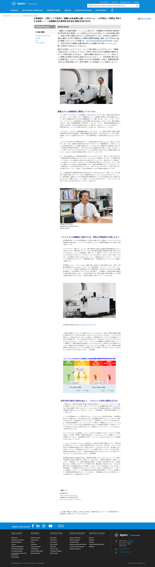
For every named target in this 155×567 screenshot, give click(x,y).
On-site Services (74, 542)
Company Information (17, 540)
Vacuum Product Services (77, 546)
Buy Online (53, 538)
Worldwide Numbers (125, 552)
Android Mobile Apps (37, 551)
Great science (15, 557)
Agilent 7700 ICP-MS (90, 325)
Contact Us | (33, 563)
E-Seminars (34, 544)
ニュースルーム (16, 16)
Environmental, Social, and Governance (18, 554)
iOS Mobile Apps (35, 553)
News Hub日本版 (40, 42)
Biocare (91, 538)
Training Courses (35, 546)
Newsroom (14, 538)
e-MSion (91, 542)
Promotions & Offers (56, 551)
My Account (53, 542)
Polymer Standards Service (96, 544)
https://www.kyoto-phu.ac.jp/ (68, 495)
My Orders (53, 546)
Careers (13, 544)
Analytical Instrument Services (78, 544)
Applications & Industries (32, 10)
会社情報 (38, 38)
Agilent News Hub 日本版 (30, 16)
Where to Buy (54, 549)
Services (67, 10)
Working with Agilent (42, 27)
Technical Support (75, 540)
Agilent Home (7, 16)
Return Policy (54, 553)
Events (33, 542)
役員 (37, 40)
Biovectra (91, 540)
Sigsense (91, 546)
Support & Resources (83, 10)
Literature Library (35, 538)
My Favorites (54, 544)
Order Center (101, 10)
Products (14, 10)
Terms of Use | (26, 563)
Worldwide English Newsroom (43, 35)
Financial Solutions (75, 549)
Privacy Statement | (16, 563)
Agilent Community (75, 538)
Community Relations (17, 546)
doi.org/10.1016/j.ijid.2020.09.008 (99, 41)
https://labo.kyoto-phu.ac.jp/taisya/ (70, 499)
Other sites (130, 540)
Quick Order (53, 540)
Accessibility (40, 563)
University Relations (17, 551)
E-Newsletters (34, 549)
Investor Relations (16, 542)
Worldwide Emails (124, 549)
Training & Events (54, 10)
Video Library (34, 540)
